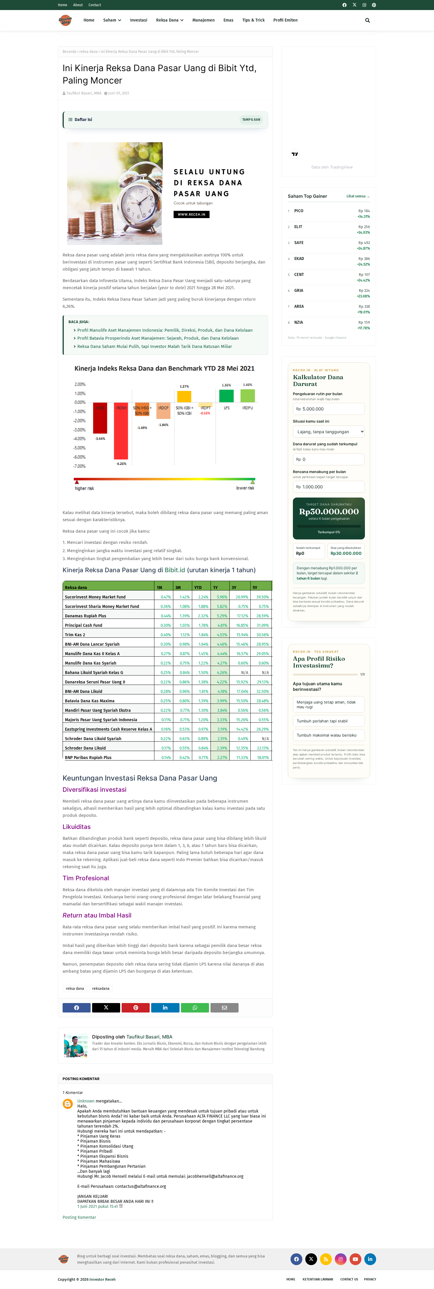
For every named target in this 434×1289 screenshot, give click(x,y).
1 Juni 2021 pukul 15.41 (98, 1206)
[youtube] (355, 1259)
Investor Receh (102, 1279)
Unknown (85, 1101)
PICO (298, 210)
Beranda (69, 52)
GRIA (298, 290)
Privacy (370, 1279)
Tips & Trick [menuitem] (253, 20)
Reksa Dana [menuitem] (167, 20)
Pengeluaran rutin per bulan (317, 396)
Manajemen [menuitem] (203, 20)
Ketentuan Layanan (318, 1279)
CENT (299, 274)
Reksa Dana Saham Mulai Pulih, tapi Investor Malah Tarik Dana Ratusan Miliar (154, 346)
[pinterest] (373, 5)
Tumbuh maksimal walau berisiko (327, 735)
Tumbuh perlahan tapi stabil (322, 721)
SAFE (299, 242)
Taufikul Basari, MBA (83, 93)
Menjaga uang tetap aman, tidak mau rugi (326, 704)
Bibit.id (175, 570)
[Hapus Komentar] (121, 1206)
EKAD (299, 258)
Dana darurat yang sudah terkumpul (325, 446)
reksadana (101, 989)
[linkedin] (370, 1259)
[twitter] (354, 5)
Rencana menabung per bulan (320, 474)
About (78, 5)
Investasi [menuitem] (138, 20)
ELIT (298, 226)
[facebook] (344, 5)
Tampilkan (251, 120)
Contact (95, 5)
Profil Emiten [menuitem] (285, 20)
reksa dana (88, 52)
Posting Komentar (79, 1217)
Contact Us (349, 1279)
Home (62, 5)
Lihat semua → (358, 196)
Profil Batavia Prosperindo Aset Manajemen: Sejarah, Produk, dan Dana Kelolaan (158, 338)
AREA (299, 306)
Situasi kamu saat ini (311, 421)
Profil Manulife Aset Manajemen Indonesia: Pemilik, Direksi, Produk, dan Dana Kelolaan (165, 330)
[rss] (326, 1259)
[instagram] (364, 5)
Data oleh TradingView (332, 167)
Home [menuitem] (89, 20)
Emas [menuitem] (228, 20)
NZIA (298, 322)
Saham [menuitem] (109, 20)
